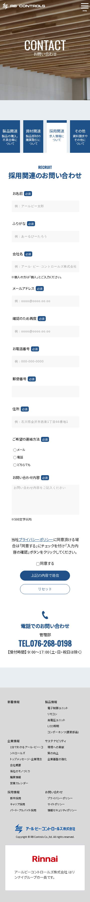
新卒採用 (15, 798)
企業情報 (14, 741)
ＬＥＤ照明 (53, 726)
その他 (80, 137)
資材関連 (33, 137)
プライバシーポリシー (36, 539)
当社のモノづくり (20, 771)
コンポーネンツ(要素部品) (63, 732)
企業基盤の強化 (57, 759)
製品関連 (10, 137)
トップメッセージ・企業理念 (26, 759)
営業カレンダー (19, 783)
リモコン (52, 714)
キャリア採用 (17, 804)
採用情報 (14, 792)
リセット (45, 589)
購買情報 (15, 777)
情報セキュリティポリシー (62, 810)
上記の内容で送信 (45, 575)
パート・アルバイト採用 (23, 810)
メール (21, 449)
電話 (20, 457)
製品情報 (51, 702)
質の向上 (53, 753)
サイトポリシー (56, 804)
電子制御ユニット (58, 708)
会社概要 (15, 765)
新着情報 (14, 702)
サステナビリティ (55, 741)
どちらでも (23, 464)
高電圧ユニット (56, 720)
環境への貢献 (56, 747)
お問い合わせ (54, 792)
